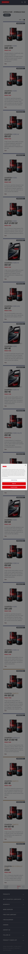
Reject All (14, 483)
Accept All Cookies (14, 487)
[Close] (25, 465)
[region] (14, 477)
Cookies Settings (14, 480)
